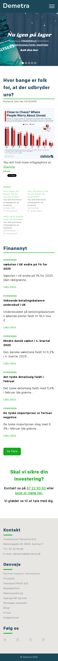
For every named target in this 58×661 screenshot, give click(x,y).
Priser (7, 613)
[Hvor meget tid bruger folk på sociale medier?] (15, 201)
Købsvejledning (13, 593)
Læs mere (9, 287)
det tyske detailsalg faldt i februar (23, 379)
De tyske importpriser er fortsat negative (27, 415)
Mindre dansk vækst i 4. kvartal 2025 (26, 343)
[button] (23, 63)
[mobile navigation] (52, 6)
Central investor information (21, 574)
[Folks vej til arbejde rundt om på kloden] (15, 225)
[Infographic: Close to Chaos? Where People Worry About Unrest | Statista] (29, 158)
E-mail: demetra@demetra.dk (22, 554)
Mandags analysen (15, 603)
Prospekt (9, 579)
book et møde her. (29, 493)
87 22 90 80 (36, 488)
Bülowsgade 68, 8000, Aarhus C (23, 544)
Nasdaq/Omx (11, 588)
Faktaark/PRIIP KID (15, 583)
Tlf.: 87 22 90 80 (13, 549)
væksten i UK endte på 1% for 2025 (25, 266)
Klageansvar (11, 618)
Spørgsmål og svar (15, 598)
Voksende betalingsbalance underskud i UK (24, 302)
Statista (9, 166)
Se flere (12, 451)
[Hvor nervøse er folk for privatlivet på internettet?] (40, 201)
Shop (6, 608)
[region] (29, 39)
